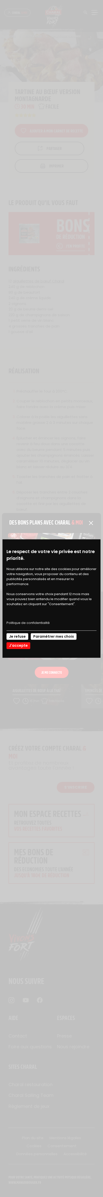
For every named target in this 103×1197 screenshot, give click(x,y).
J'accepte (18, 645)
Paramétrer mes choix (53, 636)
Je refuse (17, 636)
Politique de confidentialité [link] (28, 622)
